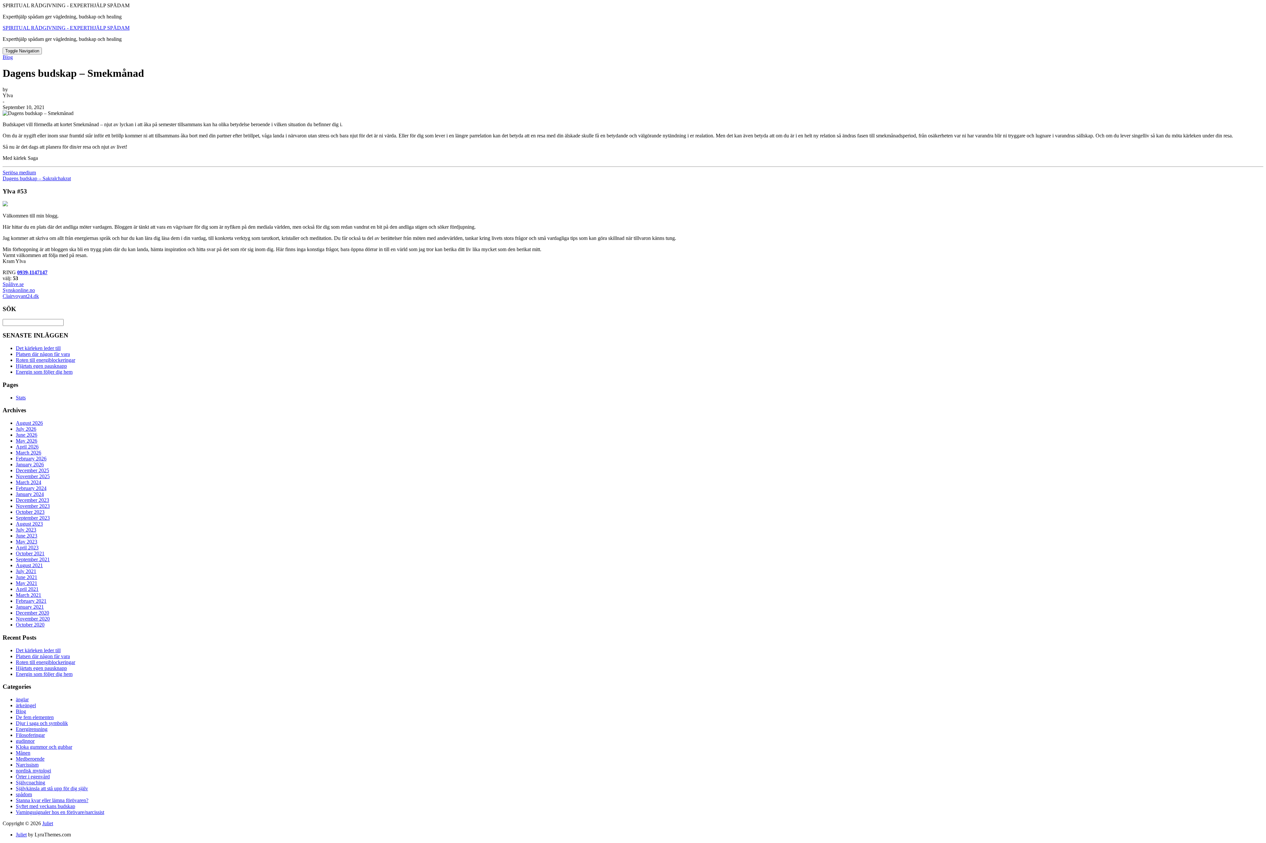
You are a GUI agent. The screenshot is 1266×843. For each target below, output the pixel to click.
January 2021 (30, 607)
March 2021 (28, 595)
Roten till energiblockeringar (45, 360)
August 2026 (29, 423)
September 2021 (33, 559)
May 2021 (26, 583)
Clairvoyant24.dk (21, 296)
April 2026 (27, 447)
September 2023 (33, 518)
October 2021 (30, 553)
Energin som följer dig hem (44, 372)
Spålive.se (13, 284)
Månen (23, 753)
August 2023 (29, 524)
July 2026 (26, 429)
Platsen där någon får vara (43, 354)
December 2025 (32, 470)
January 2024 (30, 494)
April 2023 (27, 547)
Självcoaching (30, 782)
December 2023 (32, 500)
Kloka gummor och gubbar (44, 747)
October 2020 (30, 624)
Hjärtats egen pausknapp (41, 366)
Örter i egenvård (33, 776)
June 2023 (26, 535)
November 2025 (33, 476)
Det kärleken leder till (38, 348)
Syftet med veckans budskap (45, 806)
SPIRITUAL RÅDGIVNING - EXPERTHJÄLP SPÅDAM (66, 28)
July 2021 (26, 571)
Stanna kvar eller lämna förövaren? (52, 800)
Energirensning (31, 729)
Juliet (47, 823)
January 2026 (30, 464)
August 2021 (29, 565)
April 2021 (27, 589)
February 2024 (31, 488)
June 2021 (26, 577)
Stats (21, 397)
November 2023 (33, 506)
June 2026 (26, 435)
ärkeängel (26, 705)
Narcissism (27, 765)
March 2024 (28, 482)
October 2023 (30, 512)
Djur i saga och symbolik (42, 723)
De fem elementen (35, 717)
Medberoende (30, 759)
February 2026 (31, 458)
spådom (24, 794)
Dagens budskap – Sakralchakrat (37, 178)
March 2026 (28, 452)
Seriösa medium (19, 172)
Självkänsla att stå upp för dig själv (52, 788)
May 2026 (26, 441)
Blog (8, 57)
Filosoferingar (30, 735)
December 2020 (32, 613)
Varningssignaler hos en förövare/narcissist (60, 812)
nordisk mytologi (33, 770)
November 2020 (33, 619)
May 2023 (26, 541)
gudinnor (25, 741)
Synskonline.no (19, 290)
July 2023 (26, 530)
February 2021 (31, 601)
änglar (22, 699)
